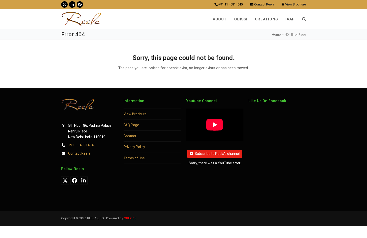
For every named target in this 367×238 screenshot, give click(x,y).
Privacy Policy (134, 147)
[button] (304, 19)
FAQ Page (131, 125)
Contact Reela (79, 153)
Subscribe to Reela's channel (217, 154)
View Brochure (135, 114)
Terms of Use (134, 158)
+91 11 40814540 (82, 145)
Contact (130, 136)
